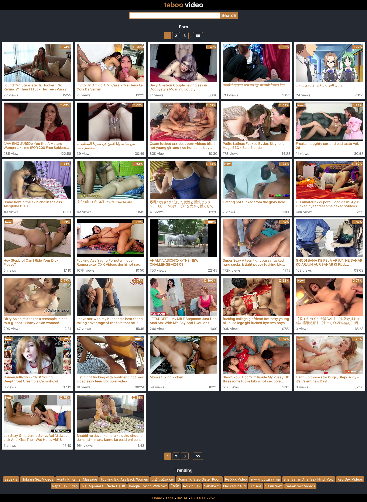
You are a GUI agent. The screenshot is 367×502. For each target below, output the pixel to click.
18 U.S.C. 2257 (203, 498)
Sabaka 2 (211, 486)
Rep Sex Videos (350, 479)
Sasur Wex (273, 486)
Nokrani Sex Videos (37, 479)
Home (157, 498)
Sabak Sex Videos (300, 486)
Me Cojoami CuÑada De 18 (103, 486)
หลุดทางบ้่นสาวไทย (265, 479)
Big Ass (255, 486)
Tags (169, 498)
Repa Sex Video (65, 486)
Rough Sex (191, 486)
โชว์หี (175, 486)
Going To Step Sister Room (199, 479)
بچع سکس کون (163, 479)
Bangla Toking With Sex (148, 486)
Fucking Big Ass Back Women (124, 479)
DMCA (182, 498)
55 (198, 36)
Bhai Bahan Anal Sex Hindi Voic (309, 479)
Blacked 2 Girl (234, 486)
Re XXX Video (236, 479)
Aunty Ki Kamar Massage (77, 479)
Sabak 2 (11, 479)
